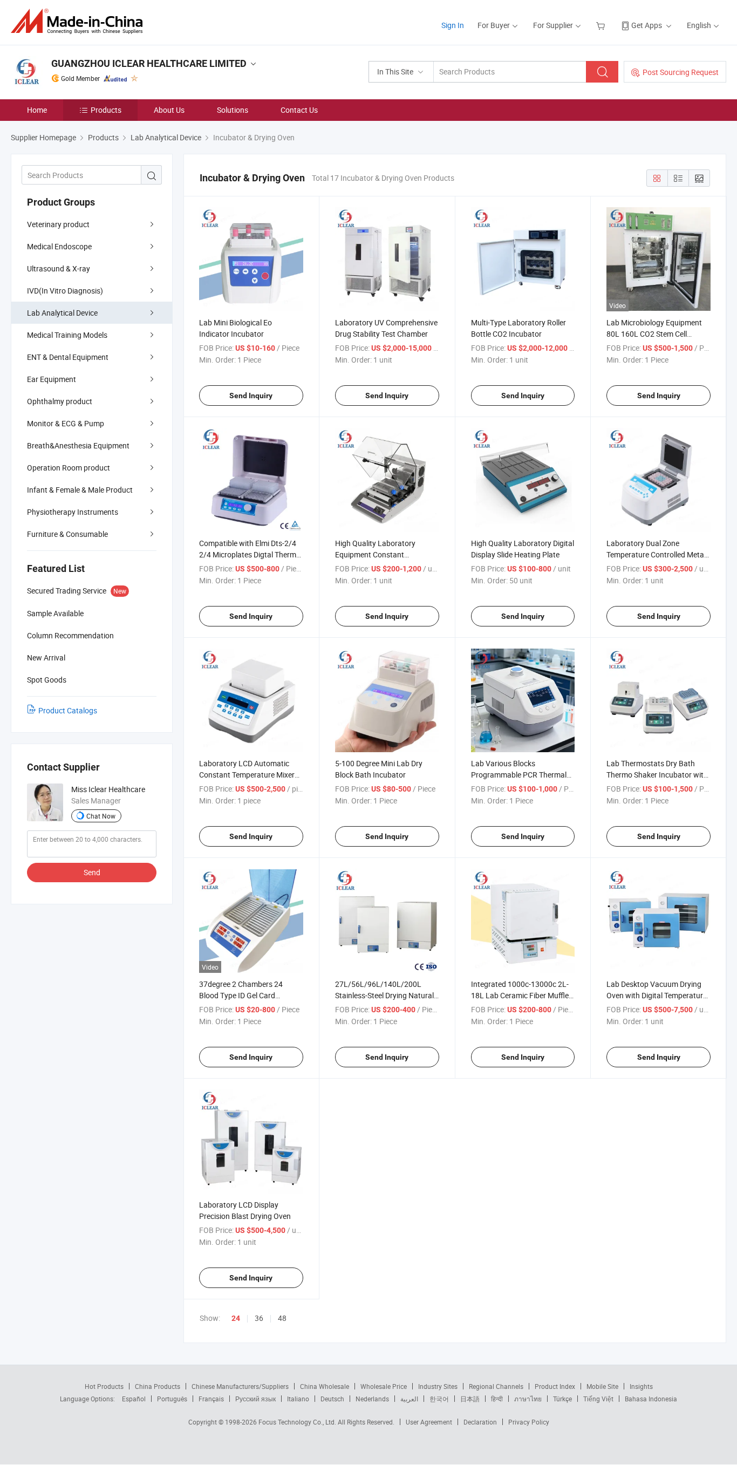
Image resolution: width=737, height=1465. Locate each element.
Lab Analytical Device (62, 313)
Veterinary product (58, 224)
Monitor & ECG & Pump (65, 423)
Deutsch (332, 1398)
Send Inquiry (250, 395)
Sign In (452, 25)
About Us (169, 110)
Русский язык (255, 1398)
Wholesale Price (383, 1386)
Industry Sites (438, 1386)
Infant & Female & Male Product (80, 490)
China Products (157, 1386)
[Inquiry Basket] (602, 25)
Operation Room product (68, 467)
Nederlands (372, 1398)
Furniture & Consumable (67, 534)
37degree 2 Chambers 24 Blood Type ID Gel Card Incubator (241, 995)
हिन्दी (497, 1398)
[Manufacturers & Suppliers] (80, 21)
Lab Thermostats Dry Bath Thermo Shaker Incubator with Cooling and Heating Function (657, 774)
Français (211, 1398)
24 (235, 1318)
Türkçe (562, 1398)
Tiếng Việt (598, 1398)
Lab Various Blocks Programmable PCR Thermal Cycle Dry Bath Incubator (519, 774)
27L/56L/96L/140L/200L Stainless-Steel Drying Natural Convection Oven (384, 995)
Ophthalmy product (59, 401)
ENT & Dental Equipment (67, 357)
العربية (409, 1398)
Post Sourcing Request (681, 72)
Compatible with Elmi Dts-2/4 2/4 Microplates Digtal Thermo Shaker (250, 554)
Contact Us (299, 110)
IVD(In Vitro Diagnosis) (65, 290)
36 (259, 1318)
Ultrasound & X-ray (58, 268)
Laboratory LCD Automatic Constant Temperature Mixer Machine (247, 774)
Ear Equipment (51, 379)
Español (134, 1398)
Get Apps (647, 25)
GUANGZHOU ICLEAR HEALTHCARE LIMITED (149, 63)
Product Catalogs (67, 710)
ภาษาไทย (528, 1398)
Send (92, 872)
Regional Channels (496, 1386)
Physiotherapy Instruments (72, 512)
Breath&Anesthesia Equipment (78, 445)
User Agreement (429, 1422)
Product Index (555, 1386)
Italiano (298, 1398)
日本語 (470, 1398)
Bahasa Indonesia (651, 1398)
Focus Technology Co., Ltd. (298, 1422)
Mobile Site (602, 1386)
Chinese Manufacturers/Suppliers (240, 1386)
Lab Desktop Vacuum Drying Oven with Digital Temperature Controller (656, 995)
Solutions (232, 110)
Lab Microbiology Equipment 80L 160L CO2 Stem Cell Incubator (654, 333)
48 (282, 1318)
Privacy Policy (528, 1422)
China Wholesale (324, 1386)
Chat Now (100, 816)
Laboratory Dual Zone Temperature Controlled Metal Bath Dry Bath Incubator (656, 554)
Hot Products (104, 1386)
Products (106, 110)
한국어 (439, 1398)
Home (37, 110)
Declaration (480, 1422)
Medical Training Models (67, 335)
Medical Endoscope (59, 246)
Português (172, 1398)
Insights (641, 1386)
